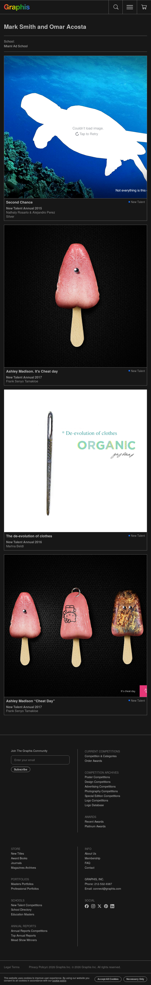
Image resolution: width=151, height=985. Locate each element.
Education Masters (22, 914)
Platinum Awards (95, 826)
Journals (16, 863)
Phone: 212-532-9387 (98, 884)
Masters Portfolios (22, 884)
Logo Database (94, 805)
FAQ (87, 863)
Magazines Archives (23, 867)
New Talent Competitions (26, 905)
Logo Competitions (96, 800)
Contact (89, 867)
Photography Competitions (101, 791)
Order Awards (93, 761)
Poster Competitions (97, 777)
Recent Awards (94, 821)
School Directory (21, 909)
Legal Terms (11, 967)
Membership (92, 858)
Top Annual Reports (23, 935)
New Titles (17, 853)
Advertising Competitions (100, 786)
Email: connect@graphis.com (103, 888)
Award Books (19, 858)
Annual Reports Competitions (29, 931)
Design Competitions (97, 782)
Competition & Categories (101, 756)
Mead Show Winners (24, 940)
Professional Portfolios (25, 888)
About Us (90, 853)
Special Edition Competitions (102, 796)
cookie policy (59, 980)
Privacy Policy (37, 967)
